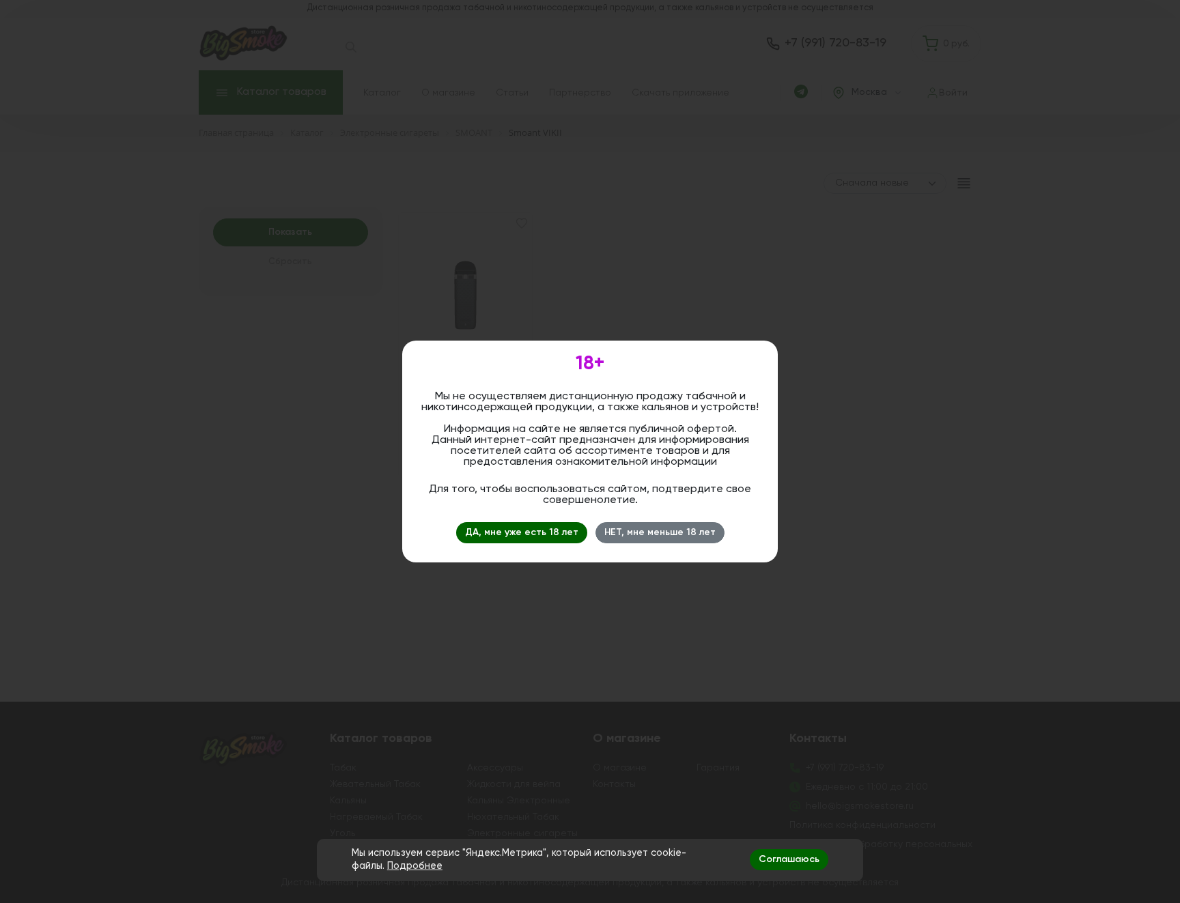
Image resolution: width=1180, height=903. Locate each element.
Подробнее (414, 866)
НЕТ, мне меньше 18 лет (660, 532)
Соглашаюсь (789, 859)
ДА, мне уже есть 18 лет (521, 532)
